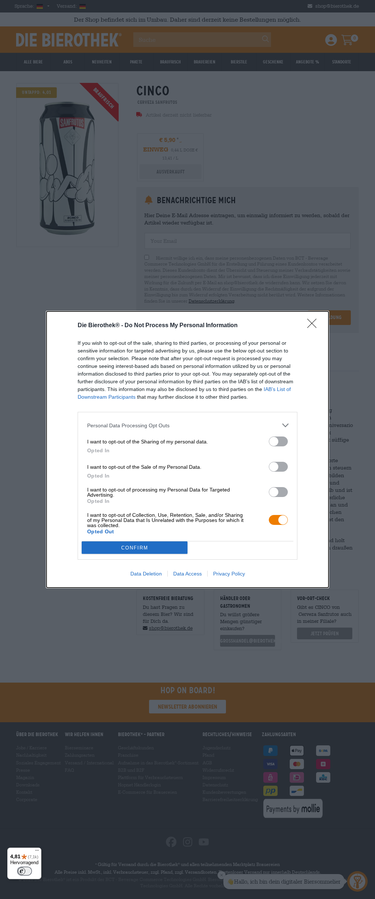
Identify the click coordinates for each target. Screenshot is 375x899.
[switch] (278, 441)
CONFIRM (134, 548)
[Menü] (37, 852)
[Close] (314, 326)
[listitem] (187, 425)
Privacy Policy (229, 574)
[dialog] (187, 449)
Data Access (187, 574)
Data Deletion (146, 574)
